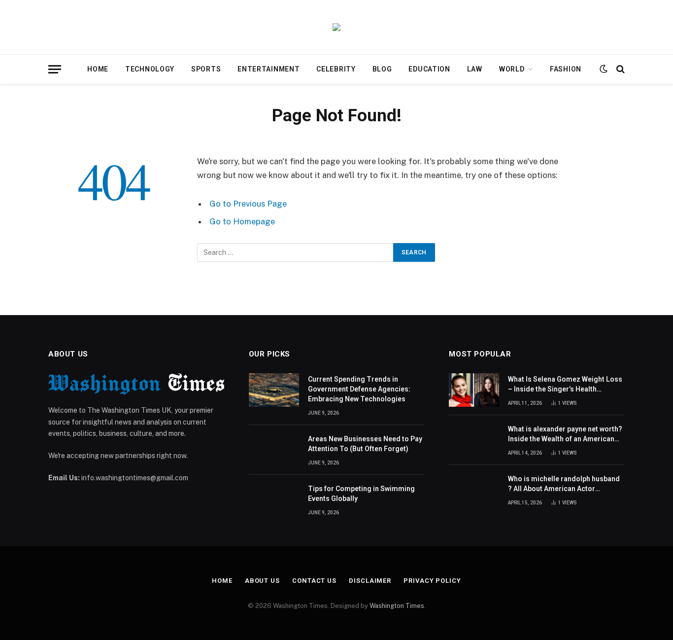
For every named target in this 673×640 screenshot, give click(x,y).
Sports (206, 69)
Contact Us (314, 580)
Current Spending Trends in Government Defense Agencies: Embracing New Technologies (359, 389)
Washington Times (397, 605)
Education (429, 69)
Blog (382, 69)
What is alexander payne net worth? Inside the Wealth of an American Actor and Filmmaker (565, 434)
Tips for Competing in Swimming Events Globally (361, 493)
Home (97, 69)
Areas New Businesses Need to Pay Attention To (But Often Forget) (365, 444)
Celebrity (335, 69)
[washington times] (336, 27)
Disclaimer (370, 580)
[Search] (619, 69)
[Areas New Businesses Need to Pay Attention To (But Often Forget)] (274, 449)
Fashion (565, 69)
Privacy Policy (432, 580)
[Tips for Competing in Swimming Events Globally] (274, 499)
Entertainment (268, 69)
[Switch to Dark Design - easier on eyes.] (603, 69)
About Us (262, 580)
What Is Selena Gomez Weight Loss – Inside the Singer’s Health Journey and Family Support (565, 384)
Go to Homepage (242, 221)
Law (474, 69)
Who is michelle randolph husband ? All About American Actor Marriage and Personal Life (564, 484)
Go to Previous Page (248, 204)
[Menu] (54, 69)
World (512, 69)
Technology (149, 69)
